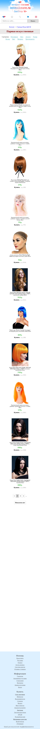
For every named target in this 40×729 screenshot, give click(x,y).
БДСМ (20, 715)
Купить (16, 75)
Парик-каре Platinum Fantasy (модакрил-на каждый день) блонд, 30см (20, 68)
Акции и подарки (20, 685)
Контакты (20, 683)
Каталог (12, 27)
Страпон (20, 701)
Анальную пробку (20, 708)
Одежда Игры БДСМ (24, 27)
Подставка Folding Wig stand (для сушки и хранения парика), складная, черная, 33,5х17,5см (20, 181)
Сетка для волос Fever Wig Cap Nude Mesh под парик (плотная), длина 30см (20, 255)
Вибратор (20, 697)
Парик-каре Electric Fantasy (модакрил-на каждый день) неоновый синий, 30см (20, 330)
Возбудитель (20, 721)
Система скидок (20, 667)
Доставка (20, 660)
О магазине (20, 681)
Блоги (20, 687)
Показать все (20, 503)
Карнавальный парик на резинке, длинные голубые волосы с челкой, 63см (20, 144)
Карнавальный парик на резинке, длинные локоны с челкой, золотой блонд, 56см (20, 219)
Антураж (20, 710)
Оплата (20, 663)
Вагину (20, 703)
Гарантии (20, 676)
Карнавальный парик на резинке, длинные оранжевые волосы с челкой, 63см (20, 406)
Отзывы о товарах (20, 669)
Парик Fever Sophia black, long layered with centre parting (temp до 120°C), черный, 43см (20, 481)
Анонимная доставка (20, 678)
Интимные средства (20, 719)
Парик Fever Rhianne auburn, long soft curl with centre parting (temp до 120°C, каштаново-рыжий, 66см (20, 294)
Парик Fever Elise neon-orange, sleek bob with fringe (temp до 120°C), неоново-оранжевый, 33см (20, 369)
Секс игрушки (20, 694)
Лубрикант (20, 724)
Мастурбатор (20, 705)
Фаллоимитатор (20, 699)
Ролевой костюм (20, 717)
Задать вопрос (20, 665)
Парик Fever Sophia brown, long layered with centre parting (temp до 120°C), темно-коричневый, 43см (20, 444)
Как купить (20, 658)
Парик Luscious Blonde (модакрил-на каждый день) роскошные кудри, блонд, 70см (20, 106)
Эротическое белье (20, 712)
